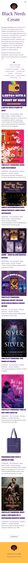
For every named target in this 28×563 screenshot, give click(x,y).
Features (10, 73)
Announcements (21, 75)
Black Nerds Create (13, 554)
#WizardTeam (13, 77)
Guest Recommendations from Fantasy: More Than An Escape (13, 210)
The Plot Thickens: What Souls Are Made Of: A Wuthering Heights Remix (13, 515)
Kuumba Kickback (10, 71)
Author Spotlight (9, 75)
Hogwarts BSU (21, 71)
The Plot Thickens (15, 67)
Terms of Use (17, 556)
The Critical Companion (12, 69)
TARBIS (22, 69)
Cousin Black (18, 73)
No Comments (14, 114)
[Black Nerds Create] (14, 551)
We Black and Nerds (15, 65)
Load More (14, 536)
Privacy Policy (10, 556)
